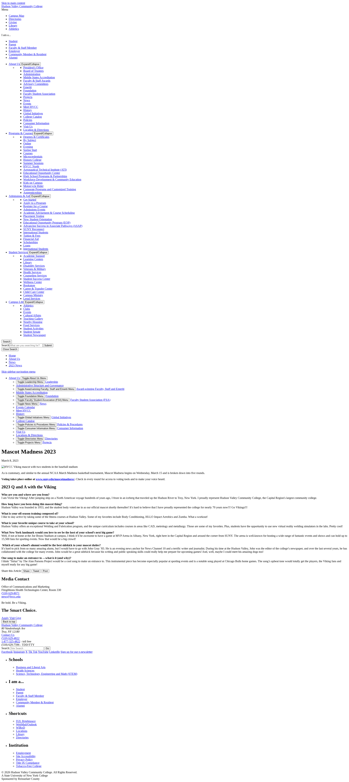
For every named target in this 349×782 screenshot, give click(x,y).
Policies (27, 120)
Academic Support (34, 255)
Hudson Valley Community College (22, 6)
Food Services (31, 325)
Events (27, 103)
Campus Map (16, 15)
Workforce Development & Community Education (52, 179)
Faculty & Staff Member (23, 47)
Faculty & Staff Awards (36, 80)
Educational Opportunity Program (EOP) (46, 222)
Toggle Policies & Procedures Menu (36, 424)
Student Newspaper (34, 335)
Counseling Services (35, 275)
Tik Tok (32, 651)
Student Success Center (36, 278)
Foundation (29, 90)
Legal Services (31, 298)
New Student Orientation (37, 219)
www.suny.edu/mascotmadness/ (55, 479)
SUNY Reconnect (33, 229)
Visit (12, 618)
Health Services (32, 272)
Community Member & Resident (27, 54)
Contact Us (7, 634)
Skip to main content (13, 3)
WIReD (20, 727)
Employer (14, 51)
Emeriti (27, 87)
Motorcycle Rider (33, 186)
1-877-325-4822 (10, 641)
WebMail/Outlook (26, 724)
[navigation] (174, 9)
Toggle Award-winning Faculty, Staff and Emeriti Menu (45, 389)
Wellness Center (32, 282)
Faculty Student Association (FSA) (90, 399)
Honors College (32, 159)
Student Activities (33, 328)
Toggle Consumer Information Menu (36, 428)
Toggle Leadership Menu (30, 382)
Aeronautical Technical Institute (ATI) (45, 169)
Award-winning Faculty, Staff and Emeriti (100, 388)
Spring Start (30, 150)
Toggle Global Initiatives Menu (33, 417)
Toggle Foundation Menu (30, 396)
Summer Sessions (33, 163)
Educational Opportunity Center (41, 172)
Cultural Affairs (32, 315)
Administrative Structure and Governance (40, 385)
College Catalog (32, 116)
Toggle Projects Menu (28, 442)
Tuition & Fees (31, 235)
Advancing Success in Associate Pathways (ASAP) (52, 225)
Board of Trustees (33, 70)
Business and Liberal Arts (30, 667)
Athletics (14, 28)
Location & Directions (36, 129)
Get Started (29, 199)
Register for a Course (35, 206)
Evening (28, 146)
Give (18, 618)
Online (27, 143)
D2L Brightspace (26, 721)
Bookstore (29, 285)
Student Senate (31, 331)
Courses (28, 153)
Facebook (7, 651)
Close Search (10, 349)
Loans (26, 245)
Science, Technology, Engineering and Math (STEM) (46, 673)
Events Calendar (25, 407)
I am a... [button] (6, 35)
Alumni (13, 57)
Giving (13, 22)
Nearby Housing (32, 321)
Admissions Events (34, 209)
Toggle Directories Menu (30, 438)
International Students (35, 232)
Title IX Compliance (27, 762)
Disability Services (34, 265)
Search (6, 341)
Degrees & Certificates (36, 136)
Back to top (9, 621)
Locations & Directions (29, 435)
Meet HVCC (30, 106)
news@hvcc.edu (11, 596)
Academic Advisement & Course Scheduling (49, 212)
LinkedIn (54, 651)
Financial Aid (31, 239)
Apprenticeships (32, 192)
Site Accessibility (26, 756)
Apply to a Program (34, 203)
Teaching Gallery (33, 318)
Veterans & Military (34, 269)
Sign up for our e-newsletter (77, 651)
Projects (27, 97)
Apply (5, 618)
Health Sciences (25, 670)
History (27, 110)
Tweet (36, 571)
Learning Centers (33, 259)
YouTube (43, 651)
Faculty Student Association (39, 93)
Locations (21, 731)
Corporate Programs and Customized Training (49, 189)
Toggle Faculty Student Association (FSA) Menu (42, 400)
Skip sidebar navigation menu (18, 371)
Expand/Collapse (30, 64)
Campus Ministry (33, 295)
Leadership (51, 381)
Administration (31, 74)
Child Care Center (33, 291)
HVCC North (31, 166)
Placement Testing (33, 216)
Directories (15, 19)
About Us (14, 358)
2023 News (15, 365)
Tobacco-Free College (28, 766)
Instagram (19, 651)
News (26, 100)
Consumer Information (36, 123)
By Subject (29, 140)
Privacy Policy (24, 759)
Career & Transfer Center (37, 288)
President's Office (33, 67)
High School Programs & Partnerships (45, 176)
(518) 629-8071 (10, 593)
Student (13, 41)
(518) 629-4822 (10, 638)
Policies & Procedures (70, 424)
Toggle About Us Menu (34, 378)
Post (45, 571)
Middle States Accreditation (39, 77)
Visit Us (28, 126)
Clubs (26, 308)
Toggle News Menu (27, 403)
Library (13, 25)
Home (12, 355)
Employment (23, 753)
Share (26, 571)
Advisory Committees (35, 84)
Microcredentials (32, 156)
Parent (12, 44)
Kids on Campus (33, 182)
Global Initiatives (33, 113)
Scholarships (30, 242)
